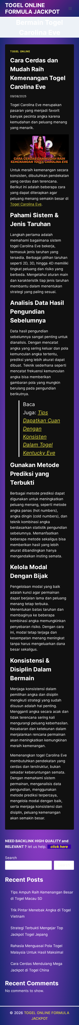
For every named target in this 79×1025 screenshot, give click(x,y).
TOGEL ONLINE (20, 51)
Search (11, 858)
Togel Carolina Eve (26, 204)
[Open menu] (70, 8)
